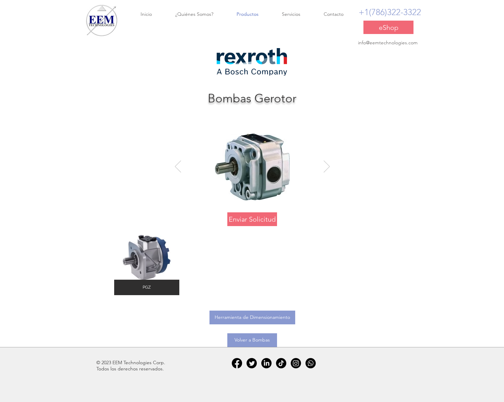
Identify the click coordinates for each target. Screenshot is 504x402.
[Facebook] (237, 363)
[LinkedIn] (266, 363)
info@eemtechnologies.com (388, 43)
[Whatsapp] (310, 363)
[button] (146, 265)
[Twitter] (252, 363)
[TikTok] (281, 363)
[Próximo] (327, 167)
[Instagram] (296, 363)
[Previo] (178, 167)
